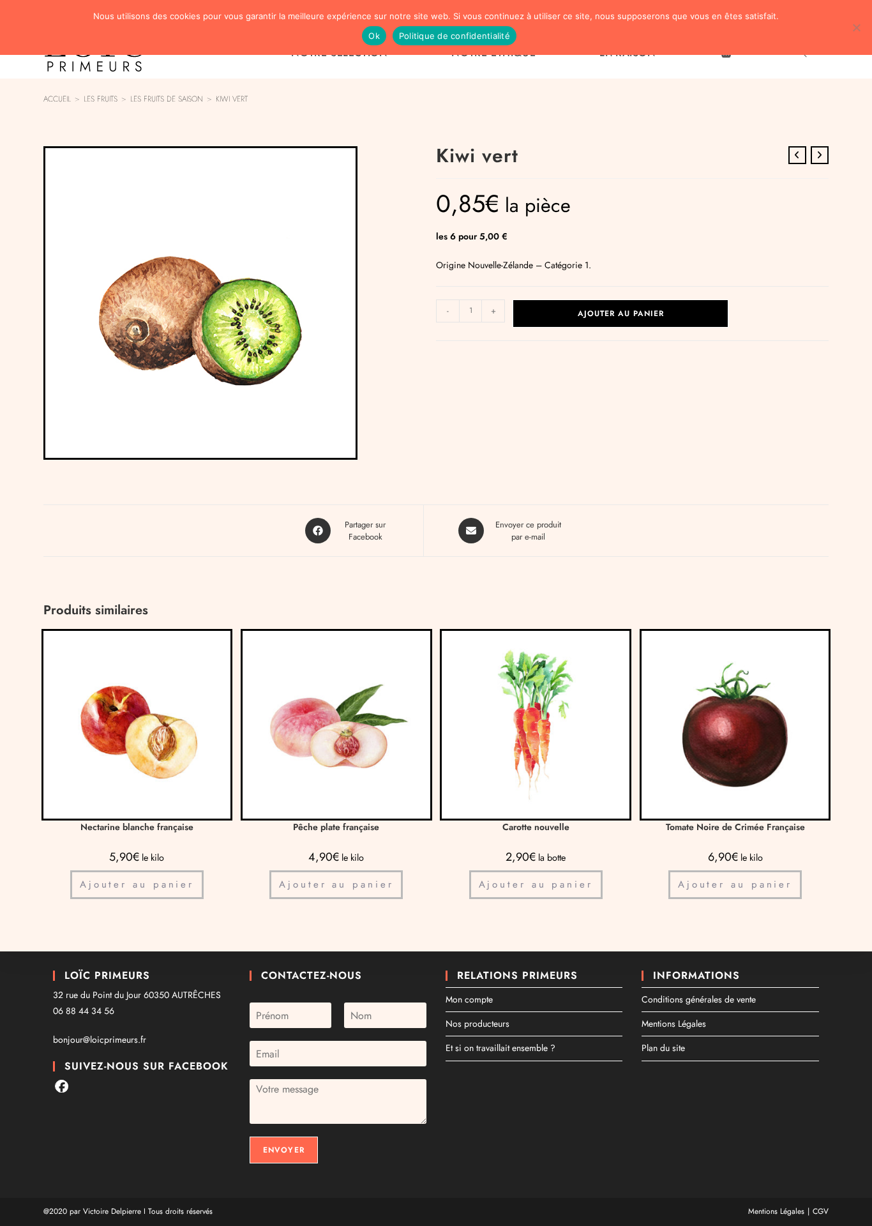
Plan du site (663, 1047)
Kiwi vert (232, 99)
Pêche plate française (336, 827)
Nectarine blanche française (136, 827)
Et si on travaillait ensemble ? (500, 1047)
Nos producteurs (477, 1023)
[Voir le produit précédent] (797, 155)
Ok (374, 36)
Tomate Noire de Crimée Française (735, 827)
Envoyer (283, 1150)
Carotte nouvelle (535, 827)
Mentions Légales (674, 1023)
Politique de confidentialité (454, 36)
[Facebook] (61, 1086)
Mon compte (469, 999)
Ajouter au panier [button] (137, 884)
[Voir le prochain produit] (820, 155)
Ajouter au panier (621, 313)
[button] (341, 163)
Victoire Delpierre (112, 1211)
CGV (821, 1211)
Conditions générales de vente (699, 999)
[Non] (856, 27)
